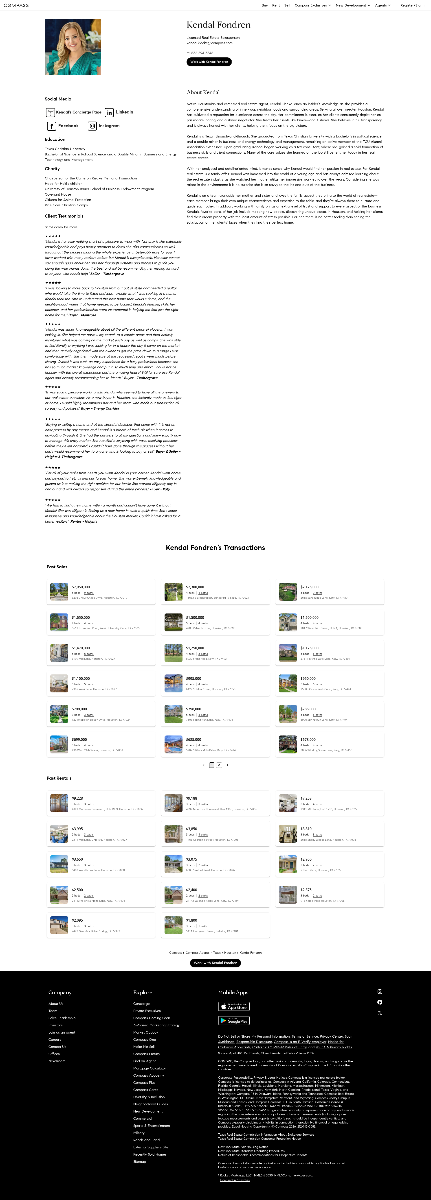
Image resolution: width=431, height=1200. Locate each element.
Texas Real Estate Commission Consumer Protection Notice (259, 1139)
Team (52, 1011)
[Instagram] (380, 990)
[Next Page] (227, 765)
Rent (276, 5)
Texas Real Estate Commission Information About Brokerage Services (266, 1135)
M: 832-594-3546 (200, 53)
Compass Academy (148, 1075)
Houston (230, 953)
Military (139, 1133)
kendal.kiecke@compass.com (210, 43)
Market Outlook (145, 1032)
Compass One (144, 1039)
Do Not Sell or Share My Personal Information (254, 1036)
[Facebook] (380, 1001)
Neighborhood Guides (150, 1104)
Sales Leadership (61, 1018)
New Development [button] (351, 5)
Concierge (141, 1003)
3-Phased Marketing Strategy (156, 1025)
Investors (55, 1025)
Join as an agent (61, 1032)
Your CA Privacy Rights (334, 1047)
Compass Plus (144, 1082)
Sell (287, 5)
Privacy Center (331, 1036)
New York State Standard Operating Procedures (251, 1151)
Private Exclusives (147, 1011)
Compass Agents (197, 953)
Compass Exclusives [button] (311, 5)
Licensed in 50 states (235, 1180)
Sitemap (139, 1161)
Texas (217, 953)
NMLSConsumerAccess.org (293, 1175)
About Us (55, 1003)
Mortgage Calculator (149, 1068)
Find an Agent (144, 1061)
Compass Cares (145, 1090)
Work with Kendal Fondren (209, 62)
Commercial (142, 1118)
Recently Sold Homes (150, 1154)
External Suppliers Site (150, 1147)
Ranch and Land (146, 1140)
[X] (380, 1011)
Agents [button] (381, 5)
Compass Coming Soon (151, 1018)
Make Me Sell (143, 1047)
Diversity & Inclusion (149, 1097)
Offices (54, 1054)
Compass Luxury (146, 1054)
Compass (175, 953)
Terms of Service (305, 1036)
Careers (54, 1039)
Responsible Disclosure (254, 1042)
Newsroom (56, 1061)
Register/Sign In (413, 5)
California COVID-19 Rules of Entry (279, 1047)
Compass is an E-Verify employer (300, 1042)
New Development (148, 1111)
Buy (265, 5)
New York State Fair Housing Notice (243, 1147)
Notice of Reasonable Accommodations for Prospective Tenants (262, 1155)
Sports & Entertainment (151, 1126)
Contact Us (57, 1047)
